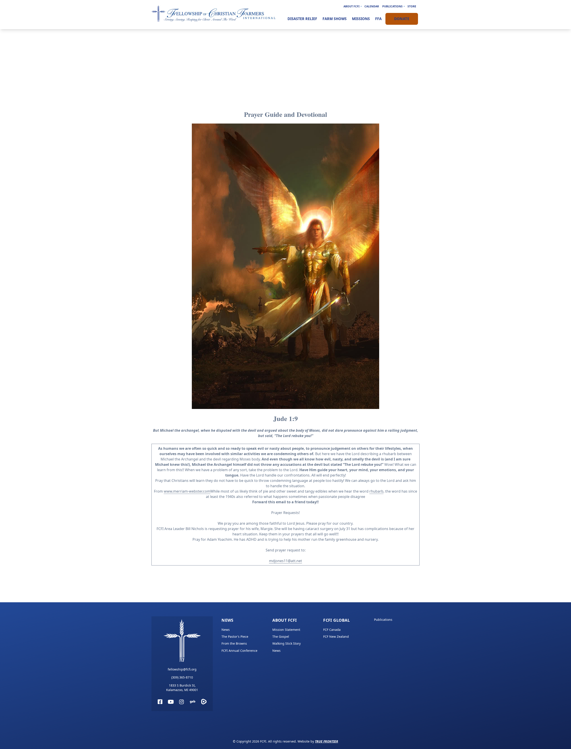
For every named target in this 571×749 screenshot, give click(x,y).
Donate (401, 18)
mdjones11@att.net (285, 560)
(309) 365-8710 (182, 677)
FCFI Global (336, 620)
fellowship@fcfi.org (182, 669)
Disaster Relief (302, 18)
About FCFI (351, 6)
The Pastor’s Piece (234, 636)
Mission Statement (286, 629)
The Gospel (280, 636)
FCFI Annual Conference (239, 650)
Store (412, 6)
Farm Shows (335, 18)
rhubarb (376, 491)
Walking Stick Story (286, 643)
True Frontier (326, 741)
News (227, 620)
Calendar (371, 6)
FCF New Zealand (336, 636)
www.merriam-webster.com (187, 491)
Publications (392, 6)
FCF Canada (332, 629)
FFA (378, 18)
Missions (361, 18)
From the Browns (234, 643)
